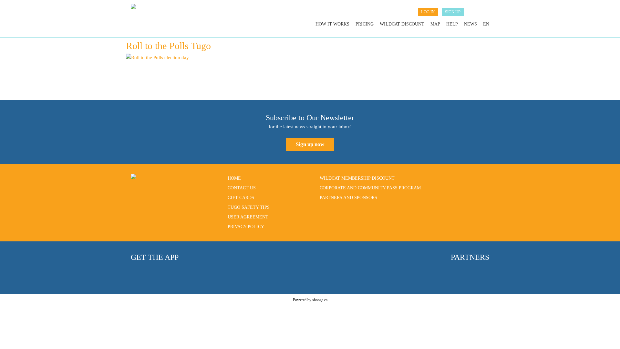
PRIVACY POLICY (246, 226)
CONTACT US (242, 187)
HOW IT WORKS (332, 24)
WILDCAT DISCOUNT (402, 24)
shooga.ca (319, 300)
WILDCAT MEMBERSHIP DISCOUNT (357, 178)
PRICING (365, 24)
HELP (452, 24)
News (470, 24)
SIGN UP (452, 11)
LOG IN (428, 11)
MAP (435, 24)
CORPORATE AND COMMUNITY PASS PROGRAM (370, 187)
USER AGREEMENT (248, 217)
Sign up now (310, 144)
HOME (234, 178)
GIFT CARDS (241, 197)
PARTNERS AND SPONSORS (348, 197)
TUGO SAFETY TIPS (249, 207)
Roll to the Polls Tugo (168, 45)
